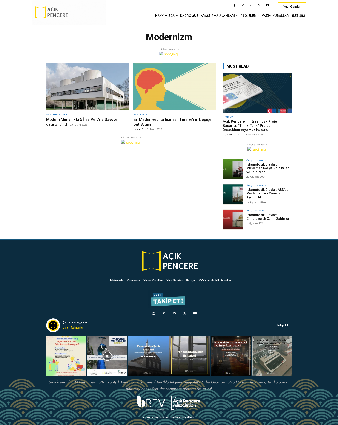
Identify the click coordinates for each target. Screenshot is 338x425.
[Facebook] (235, 5)
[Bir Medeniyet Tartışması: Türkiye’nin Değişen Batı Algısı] (174, 86)
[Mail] (174, 313)
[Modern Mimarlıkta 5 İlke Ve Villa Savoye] (87, 86)
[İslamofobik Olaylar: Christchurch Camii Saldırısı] (233, 219)
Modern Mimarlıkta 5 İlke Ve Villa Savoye (81, 119)
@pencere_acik (75, 322)
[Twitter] (259, 5)
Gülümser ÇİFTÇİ (56, 124)
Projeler (228, 116)
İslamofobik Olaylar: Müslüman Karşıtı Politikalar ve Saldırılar (267, 168)
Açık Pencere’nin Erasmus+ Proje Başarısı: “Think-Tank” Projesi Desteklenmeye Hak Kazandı (250, 125)
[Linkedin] (251, 5)
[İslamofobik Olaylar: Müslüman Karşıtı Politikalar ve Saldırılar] (233, 169)
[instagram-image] (66, 356)
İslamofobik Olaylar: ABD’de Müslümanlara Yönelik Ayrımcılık (267, 193)
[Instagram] (243, 5)
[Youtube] (268, 5)
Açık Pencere (231, 134)
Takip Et (282, 325)
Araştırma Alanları (57, 114)
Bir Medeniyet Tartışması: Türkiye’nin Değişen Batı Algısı (173, 121)
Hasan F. (138, 129)
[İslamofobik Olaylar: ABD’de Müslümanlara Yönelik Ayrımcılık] (233, 194)
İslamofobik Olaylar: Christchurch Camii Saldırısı (267, 217)
